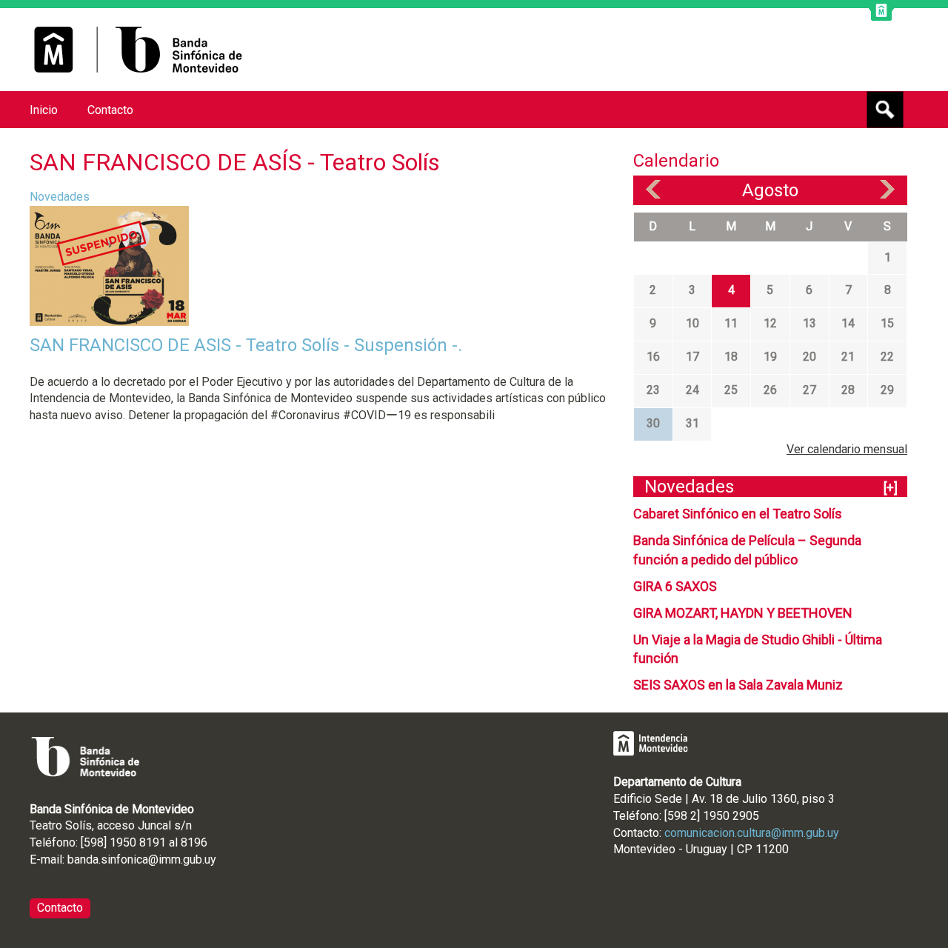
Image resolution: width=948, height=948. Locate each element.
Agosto (770, 190)
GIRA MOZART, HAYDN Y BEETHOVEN (742, 613)
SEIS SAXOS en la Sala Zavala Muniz (738, 684)
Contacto (110, 110)
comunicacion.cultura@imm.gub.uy (751, 833)
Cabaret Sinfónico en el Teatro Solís (737, 513)
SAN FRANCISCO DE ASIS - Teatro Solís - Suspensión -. (246, 345)
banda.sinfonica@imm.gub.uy (141, 859)
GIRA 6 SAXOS (675, 586)
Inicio (44, 110)
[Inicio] (138, 49)
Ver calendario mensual (847, 449)
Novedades (60, 197)
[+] (891, 487)
